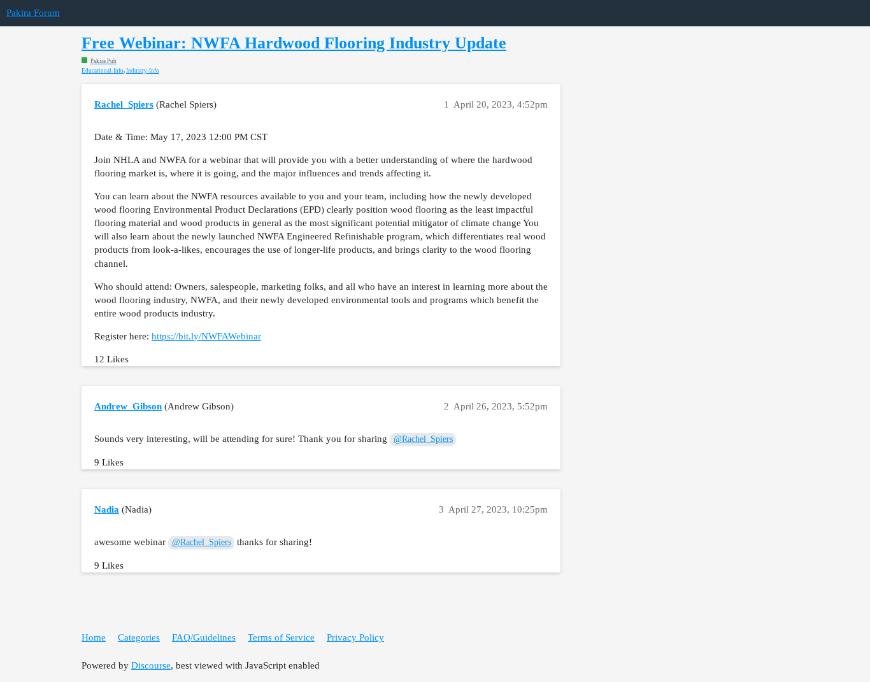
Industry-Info (142, 71)
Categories (139, 637)
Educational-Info (103, 71)
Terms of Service (281, 637)
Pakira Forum (33, 13)
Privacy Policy (355, 637)
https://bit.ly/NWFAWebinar (206, 336)
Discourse (151, 665)
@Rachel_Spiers (423, 439)
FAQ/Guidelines (204, 637)
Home (94, 637)
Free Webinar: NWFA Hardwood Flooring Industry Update (294, 43)
